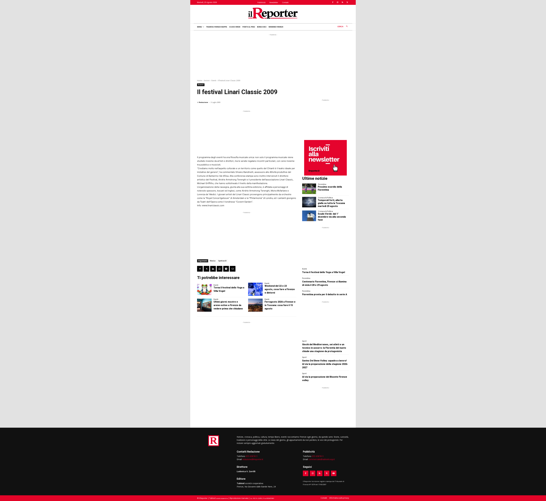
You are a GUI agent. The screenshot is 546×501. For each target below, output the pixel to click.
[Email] (232, 269)
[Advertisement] (273, 56)
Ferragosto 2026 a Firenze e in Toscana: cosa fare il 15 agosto (280, 305)
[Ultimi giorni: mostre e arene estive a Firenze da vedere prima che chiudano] (204, 305)
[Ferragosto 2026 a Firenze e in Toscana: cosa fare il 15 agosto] (255, 305)
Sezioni (207, 80)
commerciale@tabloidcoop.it (321, 459)
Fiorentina (322, 184)
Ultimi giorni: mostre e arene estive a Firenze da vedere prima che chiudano (228, 305)
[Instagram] (337, 2)
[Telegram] (226, 269)
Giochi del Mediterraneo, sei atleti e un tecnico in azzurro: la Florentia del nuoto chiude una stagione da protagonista (324, 348)
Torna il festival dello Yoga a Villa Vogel (323, 272)
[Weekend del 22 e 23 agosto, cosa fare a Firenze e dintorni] (255, 289)
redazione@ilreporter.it (252, 459)
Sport (304, 341)
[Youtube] (333, 473)
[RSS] (342, 2)
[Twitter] (347, 2)
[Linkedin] (213, 269)
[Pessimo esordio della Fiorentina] (309, 188)
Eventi (213, 80)
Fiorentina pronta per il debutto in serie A (324, 294)
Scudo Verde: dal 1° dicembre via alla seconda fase (332, 216)
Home (199, 80)
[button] (343, 26)
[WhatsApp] (219, 269)
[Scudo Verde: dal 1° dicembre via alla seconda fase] (309, 215)
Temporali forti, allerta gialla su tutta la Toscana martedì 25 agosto (331, 203)
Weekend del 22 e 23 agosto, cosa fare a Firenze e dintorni (280, 289)
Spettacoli (222, 261)
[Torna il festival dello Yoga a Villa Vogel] (204, 289)
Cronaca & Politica (325, 198)
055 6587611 (252, 456)
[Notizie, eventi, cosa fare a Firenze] (273, 13)
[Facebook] (332, 2)
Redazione (203, 102)
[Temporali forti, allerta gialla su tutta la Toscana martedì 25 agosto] (309, 202)
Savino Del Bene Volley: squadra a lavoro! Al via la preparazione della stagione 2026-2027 (325, 364)
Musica (212, 261)
